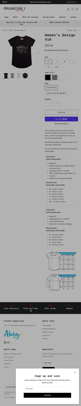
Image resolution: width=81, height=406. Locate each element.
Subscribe (47, 395)
